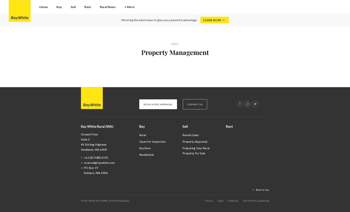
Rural (142, 135)
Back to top (262, 189)
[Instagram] (247, 104)
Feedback (233, 200)
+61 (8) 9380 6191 (96, 157)
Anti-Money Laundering (256, 200)
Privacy (209, 200)
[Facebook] (240, 104)
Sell (185, 126)
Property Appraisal (194, 141)
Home (43, 7)
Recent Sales (190, 135)
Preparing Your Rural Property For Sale (195, 150)
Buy (142, 126)
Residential (146, 154)
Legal (220, 200)
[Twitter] (255, 104)
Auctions (145, 148)
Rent (87, 7)
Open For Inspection (152, 141)
